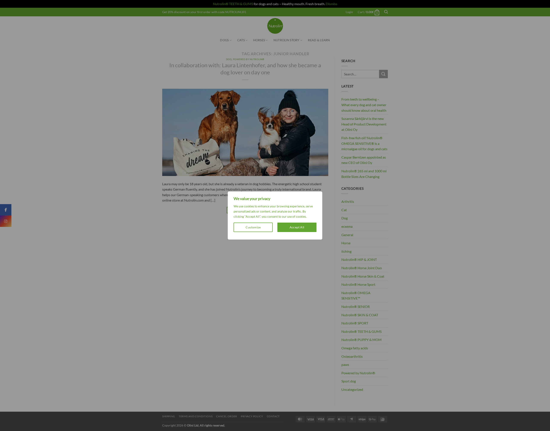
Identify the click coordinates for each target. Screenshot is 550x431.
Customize (253, 227)
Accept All (297, 227)
